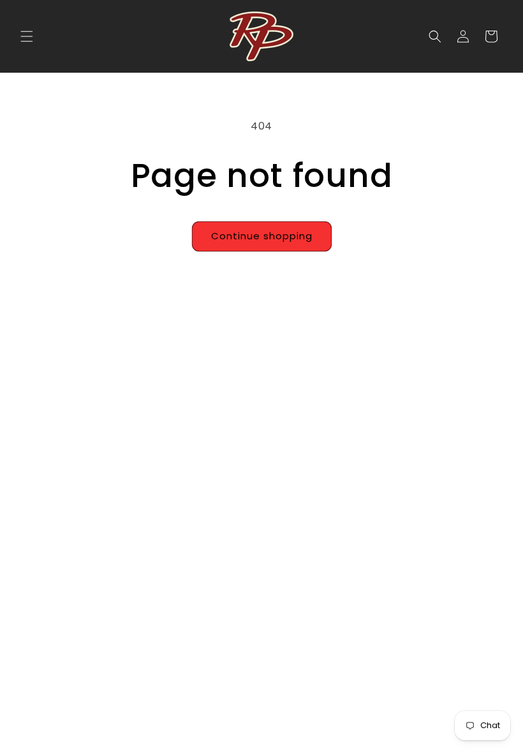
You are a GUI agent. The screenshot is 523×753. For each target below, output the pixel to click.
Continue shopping (262, 235)
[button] (27, 36)
